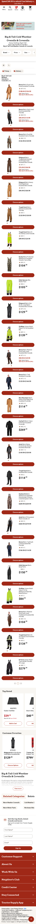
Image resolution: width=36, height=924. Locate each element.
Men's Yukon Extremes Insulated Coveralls (26, 422)
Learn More (17, 3)
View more (18, 788)
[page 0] (15, 683)
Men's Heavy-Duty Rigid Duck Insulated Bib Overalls (26, 184)
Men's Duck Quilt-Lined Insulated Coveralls (26, 85)
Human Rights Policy (24, 916)
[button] (22, 3)
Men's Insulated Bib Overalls (25, 471)
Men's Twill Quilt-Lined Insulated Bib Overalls (26, 543)
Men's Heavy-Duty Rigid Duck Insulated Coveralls (26, 399)
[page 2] (21, 683)
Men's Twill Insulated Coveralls (25, 375)
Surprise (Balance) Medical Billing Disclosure (14, 915)
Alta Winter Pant (24, 280)
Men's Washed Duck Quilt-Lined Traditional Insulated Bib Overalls (26, 614)
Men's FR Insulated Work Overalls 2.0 (26, 518)
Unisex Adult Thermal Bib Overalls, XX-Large (25, 661)
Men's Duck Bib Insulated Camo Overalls (26, 135)
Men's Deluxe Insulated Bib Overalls (25, 208)
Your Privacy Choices (17, 908)
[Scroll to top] (31, 919)
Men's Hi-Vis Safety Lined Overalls (26, 232)
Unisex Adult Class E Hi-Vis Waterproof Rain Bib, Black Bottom (26, 591)
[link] (11, 43)
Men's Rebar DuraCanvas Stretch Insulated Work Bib (25, 446)
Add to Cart (13, 723)
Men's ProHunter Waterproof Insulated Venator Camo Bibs (26, 258)
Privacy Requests (25, 919)
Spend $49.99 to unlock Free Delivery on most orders (19, 1)
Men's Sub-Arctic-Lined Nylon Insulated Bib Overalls (25, 305)
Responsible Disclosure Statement (12, 913)
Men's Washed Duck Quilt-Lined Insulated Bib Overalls (25, 351)
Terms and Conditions (8, 910)
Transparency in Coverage (9, 916)
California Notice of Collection (10, 919)
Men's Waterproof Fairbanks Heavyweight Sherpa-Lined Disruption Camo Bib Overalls (26, 496)
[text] (18, 46)
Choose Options (13, 765)
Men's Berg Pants (25, 566)
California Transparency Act (23, 910)
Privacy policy (6, 908)
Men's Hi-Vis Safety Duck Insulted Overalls (26, 636)
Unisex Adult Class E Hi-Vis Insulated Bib (26, 328)
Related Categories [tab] (13, 796)
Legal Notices (6, 911)
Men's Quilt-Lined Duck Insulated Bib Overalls (26, 111)
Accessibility (14, 911)
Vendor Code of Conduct (9, 918)
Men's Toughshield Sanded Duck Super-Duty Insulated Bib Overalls (25, 160)
